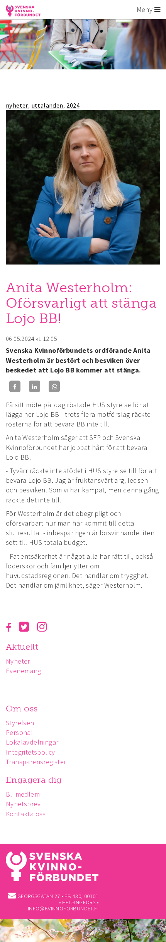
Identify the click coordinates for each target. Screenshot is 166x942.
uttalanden (47, 105)
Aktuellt (22, 647)
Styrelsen (20, 722)
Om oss (21, 708)
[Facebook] (14, 387)
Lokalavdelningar (32, 742)
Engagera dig (34, 780)
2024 (73, 105)
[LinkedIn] (34, 387)
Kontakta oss (26, 813)
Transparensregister (36, 761)
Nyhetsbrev (23, 803)
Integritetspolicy (30, 752)
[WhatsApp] (54, 387)
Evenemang (23, 670)
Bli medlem (23, 794)
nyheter (17, 105)
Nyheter (18, 661)
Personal (19, 732)
